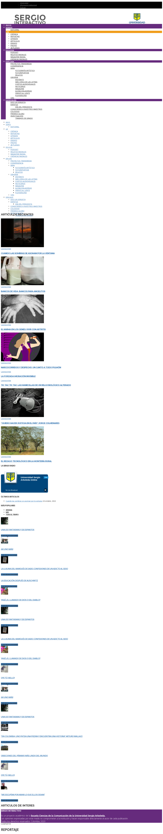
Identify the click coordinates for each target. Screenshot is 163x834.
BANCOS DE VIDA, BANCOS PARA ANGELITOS (23, 291)
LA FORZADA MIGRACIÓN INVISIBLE (18, 376)
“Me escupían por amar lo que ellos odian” (23, 794)
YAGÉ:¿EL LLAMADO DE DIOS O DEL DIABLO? (20, 599)
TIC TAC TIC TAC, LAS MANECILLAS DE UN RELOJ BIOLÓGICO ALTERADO (36, 385)
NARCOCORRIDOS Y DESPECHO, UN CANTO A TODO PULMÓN (31, 367)
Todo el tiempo (12, 514)
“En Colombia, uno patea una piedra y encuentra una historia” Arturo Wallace (41, 736)
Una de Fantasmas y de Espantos (17, 529)
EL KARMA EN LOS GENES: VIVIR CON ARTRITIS (23, 329)
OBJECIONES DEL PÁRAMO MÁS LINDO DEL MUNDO (24, 755)
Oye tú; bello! (8, 677)
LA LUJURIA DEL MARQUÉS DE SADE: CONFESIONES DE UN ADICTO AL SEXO (34, 568)
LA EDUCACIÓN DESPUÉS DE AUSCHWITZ (19, 580)
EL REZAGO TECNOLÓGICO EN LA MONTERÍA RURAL (26, 461)
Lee (2, 249)
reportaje (7, 249)
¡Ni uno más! (7, 549)
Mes (7, 512)
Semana (9, 510)
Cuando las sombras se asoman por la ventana (28, 253)
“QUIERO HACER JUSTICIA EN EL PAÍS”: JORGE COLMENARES (30, 423)
